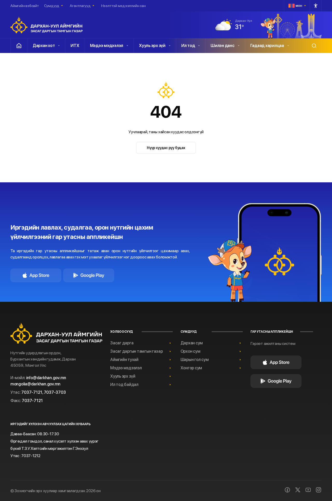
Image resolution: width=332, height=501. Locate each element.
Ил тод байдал (124, 384)
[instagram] (318, 490)
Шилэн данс (222, 45)
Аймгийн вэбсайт (24, 6)
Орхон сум (190, 351)
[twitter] (298, 490)
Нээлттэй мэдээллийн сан (123, 6)
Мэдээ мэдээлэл (106, 45)
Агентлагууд (80, 6)
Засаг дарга (121, 342)
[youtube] (308, 490)
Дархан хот (44, 45)
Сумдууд (51, 6)
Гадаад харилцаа (267, 45)
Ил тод (188, 45)
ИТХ (75, 45)
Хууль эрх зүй (152, 45)
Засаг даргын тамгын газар (136, 351)
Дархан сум (192, 342)
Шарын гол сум (195, 359)
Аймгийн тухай (124, 359)
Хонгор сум (191, 367)
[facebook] (287, 490)
